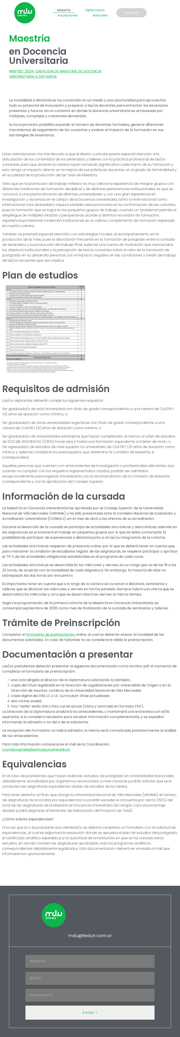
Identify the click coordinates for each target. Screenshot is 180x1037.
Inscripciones (68, 15)
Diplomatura (94, 10)
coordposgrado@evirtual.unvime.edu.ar (36, 749)
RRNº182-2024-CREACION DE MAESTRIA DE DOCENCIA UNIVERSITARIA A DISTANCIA (55, 74)
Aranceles (100, 15)
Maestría (63, 10)
